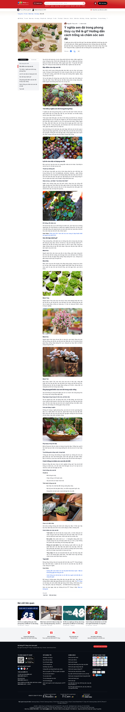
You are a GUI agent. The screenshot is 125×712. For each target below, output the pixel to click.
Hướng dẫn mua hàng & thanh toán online (52, 669)
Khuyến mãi (43, 18)
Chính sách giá (71, 680)
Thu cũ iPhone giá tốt (25, 9)
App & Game (93, 18)
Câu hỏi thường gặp (47, 680)
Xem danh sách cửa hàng (100, 646)
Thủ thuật (60, 18)
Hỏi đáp (87, 18)
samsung (57, 6)
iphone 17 (47, 6)
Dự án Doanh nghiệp (48, 662)
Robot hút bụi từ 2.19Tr (40, 9)
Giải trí (71, 18)
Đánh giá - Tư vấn (51, 18)
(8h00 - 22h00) (24, 684)
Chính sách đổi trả (72, 659)
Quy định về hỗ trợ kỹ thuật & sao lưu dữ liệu (78, 673)
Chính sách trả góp (72, 662)
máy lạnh (73, 6)
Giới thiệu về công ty (48, 657)
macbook (67, 6)
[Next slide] (47, 9)
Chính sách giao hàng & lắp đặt (75, 666)
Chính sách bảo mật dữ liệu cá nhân (76, 671)
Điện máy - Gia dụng (34, 18)
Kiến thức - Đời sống (79, 18)
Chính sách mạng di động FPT (75, 669)
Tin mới (26, 18)
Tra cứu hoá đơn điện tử (48, 673)
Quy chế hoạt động (47, 659)
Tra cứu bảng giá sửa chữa (49, 678)
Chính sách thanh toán (73, 678)
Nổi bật (21, 18)
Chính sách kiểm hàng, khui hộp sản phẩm (78, 664)
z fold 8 (83, 6)
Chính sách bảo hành (73, 657)
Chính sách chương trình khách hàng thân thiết (79, 676)
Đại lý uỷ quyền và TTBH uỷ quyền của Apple (54, 671)
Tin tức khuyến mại (47, 664)
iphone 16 (62, 6)
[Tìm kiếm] (84, 3)
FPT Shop (79, 581)
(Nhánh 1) (23, 676)
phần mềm (78, 6)
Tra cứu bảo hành (47, 676)
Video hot (66, 18)
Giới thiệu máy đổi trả (48, 666)
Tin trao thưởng (102, 18)
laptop (52, 6)
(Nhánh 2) (23, 680)
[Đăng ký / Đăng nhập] (95, 3)
